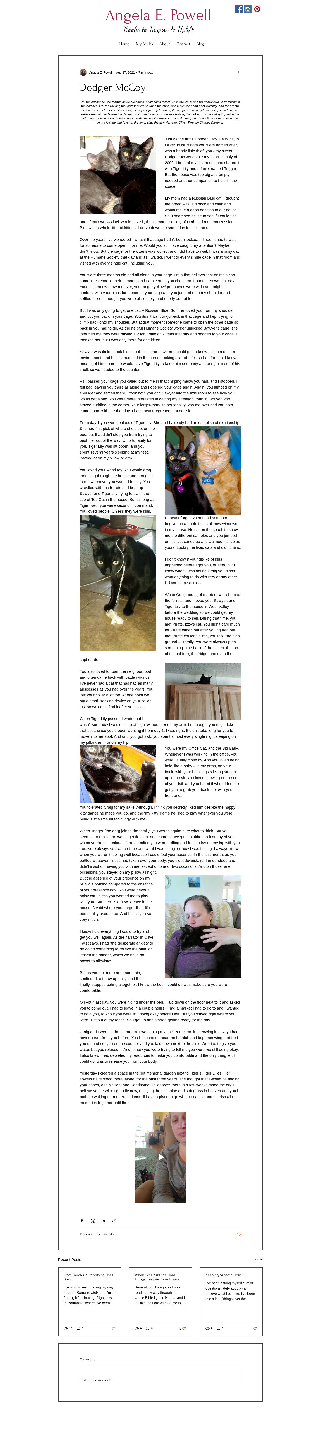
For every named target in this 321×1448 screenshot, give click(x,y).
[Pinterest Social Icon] (257, 9)
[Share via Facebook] (82, 1220)
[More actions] (238, 72)
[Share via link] (114, 1220)
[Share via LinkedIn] (103, 1220)
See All (258, 1259)
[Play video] (160, 1157)
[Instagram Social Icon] (248, 9)
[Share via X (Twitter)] (92, 1220)
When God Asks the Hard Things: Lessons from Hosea (157, 1277)
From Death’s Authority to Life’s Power (88, 1277)
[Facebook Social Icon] (239, 9)
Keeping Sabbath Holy (223, 1275)
